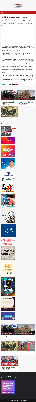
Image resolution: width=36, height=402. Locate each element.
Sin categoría (3, 365)
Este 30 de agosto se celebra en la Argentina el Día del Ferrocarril (8, 118)
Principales (6, 16)
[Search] (33, 12)
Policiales (3, 333)
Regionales (10, 333)
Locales (20, 333)
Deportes (3, 16)
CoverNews (20, 400)
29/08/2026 (8, 369)
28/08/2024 (8, 19)
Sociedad (7, 115)
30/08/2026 (8, 104)
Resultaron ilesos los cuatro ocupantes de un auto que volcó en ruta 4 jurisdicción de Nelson (9, 102)
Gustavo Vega (4, 19)
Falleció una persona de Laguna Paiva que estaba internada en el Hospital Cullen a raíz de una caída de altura (26, 102)
